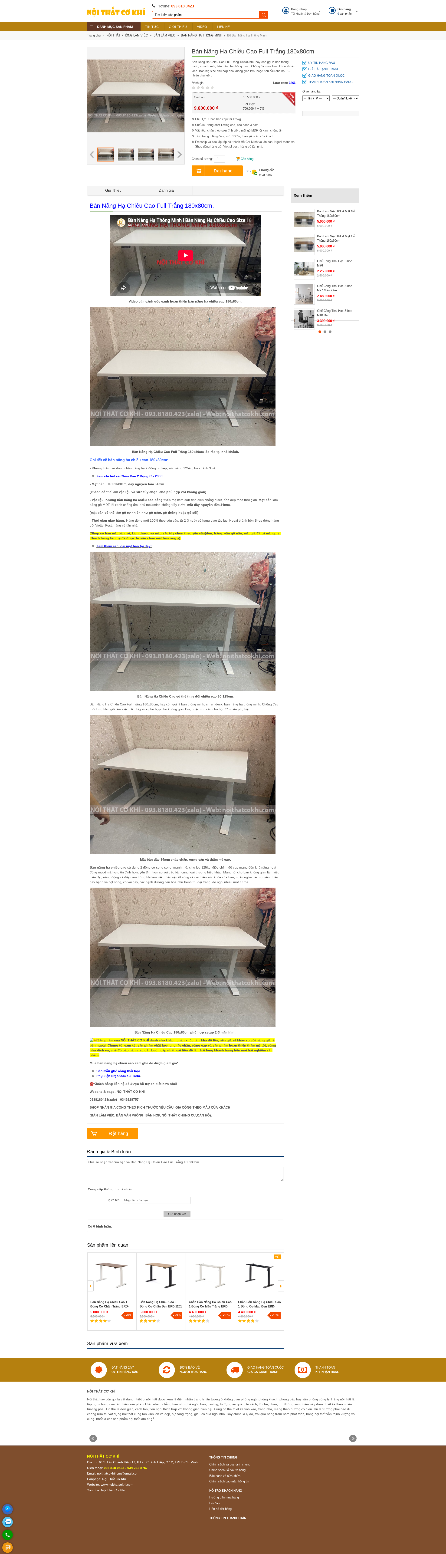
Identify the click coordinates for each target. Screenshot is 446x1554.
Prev (93, 1438)
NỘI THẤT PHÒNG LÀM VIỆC (127, 35)
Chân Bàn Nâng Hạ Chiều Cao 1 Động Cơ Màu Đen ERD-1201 (259, 1306)
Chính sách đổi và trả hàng (227, 1470)
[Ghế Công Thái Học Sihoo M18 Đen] (304, 319)
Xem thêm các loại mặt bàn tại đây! (124, 546)
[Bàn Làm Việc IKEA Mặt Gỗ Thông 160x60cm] (304, 219)
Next (353, 1438)
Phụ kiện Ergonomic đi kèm (118, 1076)
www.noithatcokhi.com (117, 1484)
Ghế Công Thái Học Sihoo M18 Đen (334, 313)
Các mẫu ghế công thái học (118, 1071)
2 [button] (325, 331)
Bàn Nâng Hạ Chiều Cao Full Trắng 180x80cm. (152, 205)
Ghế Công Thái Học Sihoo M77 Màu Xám (334, 288)
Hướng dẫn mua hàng (266, 172)
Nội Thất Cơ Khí (114, 1479)
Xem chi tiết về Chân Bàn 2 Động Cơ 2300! (130, 476)
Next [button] (179, 154)
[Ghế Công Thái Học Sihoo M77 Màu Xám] (304, 294)
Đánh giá (166, 190)
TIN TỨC (152, 27)
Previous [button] (92, 154)
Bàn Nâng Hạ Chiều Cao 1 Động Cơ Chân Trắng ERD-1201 (109, 1306)
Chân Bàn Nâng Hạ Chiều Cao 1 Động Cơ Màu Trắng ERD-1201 (210, 1306)
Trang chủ (94, 35)
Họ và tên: (113, 1200)
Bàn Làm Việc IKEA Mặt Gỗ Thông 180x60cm (336, 238)
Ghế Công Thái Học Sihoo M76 (334, 263)
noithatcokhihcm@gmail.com (118, 1473)
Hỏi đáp (214, 1503)
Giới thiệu (113, 190)
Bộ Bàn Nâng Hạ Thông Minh (246, 35)
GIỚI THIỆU (178, 27)
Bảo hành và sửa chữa (224, 1476)
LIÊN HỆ (223, 27)
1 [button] (319, 331)
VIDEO (202, 27)
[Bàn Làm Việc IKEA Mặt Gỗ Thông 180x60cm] (304, 244)
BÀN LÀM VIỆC (164, 35)
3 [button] (330, 331)
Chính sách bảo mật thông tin (229, 1481)
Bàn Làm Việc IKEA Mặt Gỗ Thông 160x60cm (336, 214)
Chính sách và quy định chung (229, 1464)
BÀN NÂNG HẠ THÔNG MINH (201, 35)
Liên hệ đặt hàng (220, 1509)
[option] (105, 154)
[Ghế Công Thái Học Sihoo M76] (304, 269)
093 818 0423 (182, 6)
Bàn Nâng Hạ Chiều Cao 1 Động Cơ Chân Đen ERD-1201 (161, 1304)
